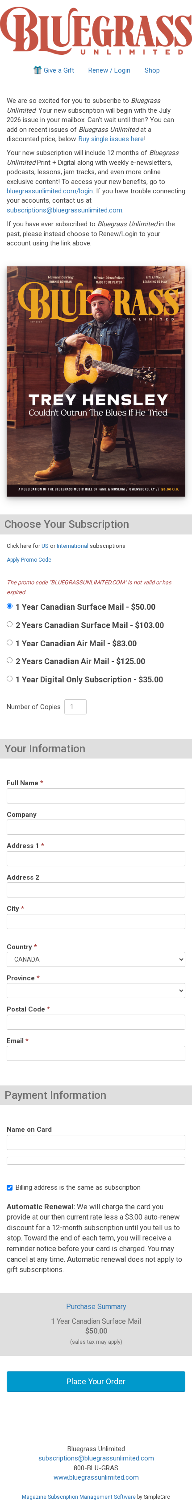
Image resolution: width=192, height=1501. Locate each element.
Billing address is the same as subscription (78, 1187)
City (15, 909)
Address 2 (23, 877)
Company (22, 815)
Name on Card (29, 1130)
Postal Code (28, 1009)
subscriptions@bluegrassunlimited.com (64, 210)
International (72, 545)
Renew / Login (109, 70)
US (45, 545)
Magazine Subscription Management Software (79, 1497)
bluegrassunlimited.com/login (50, 191)
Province (23, 978)
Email (18, 1041)
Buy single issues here (111, 139)
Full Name (25, 783)
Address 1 (25, 846)
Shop (152, 70)
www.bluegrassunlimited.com (96, 1477)
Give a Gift (59, 70)
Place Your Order (96, 1381)
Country (22, 947)
